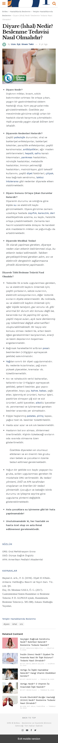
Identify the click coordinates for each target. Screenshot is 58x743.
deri (52, 213)
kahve (34, 390)
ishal (14, 624)
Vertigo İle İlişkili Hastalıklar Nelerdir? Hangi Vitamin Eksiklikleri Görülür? (38, 673)
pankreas (26, 157)
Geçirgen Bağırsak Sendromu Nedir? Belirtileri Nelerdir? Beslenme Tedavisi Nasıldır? (35, 642)
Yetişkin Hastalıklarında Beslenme (19, 619)
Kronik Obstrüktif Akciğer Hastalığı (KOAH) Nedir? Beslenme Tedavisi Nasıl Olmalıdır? (37, 700)
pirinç (40, 415)
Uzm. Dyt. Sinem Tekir (22, 44)
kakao (42, 390)
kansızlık (43, 213)
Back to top (29, 718)
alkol (38, 402)
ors (21, 624)
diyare (6, 624)
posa (45, 348)
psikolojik (19, 137)
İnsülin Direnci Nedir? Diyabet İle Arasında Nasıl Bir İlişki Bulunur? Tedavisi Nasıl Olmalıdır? (37, 657)
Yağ (8, 361)
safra (38, 153)
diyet (29, 173)
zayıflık (32, 213)
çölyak (49, 173)
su (15, 205)
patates (31, 415)
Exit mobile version (29, 738)
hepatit (29, 153)
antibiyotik (29, 149)
